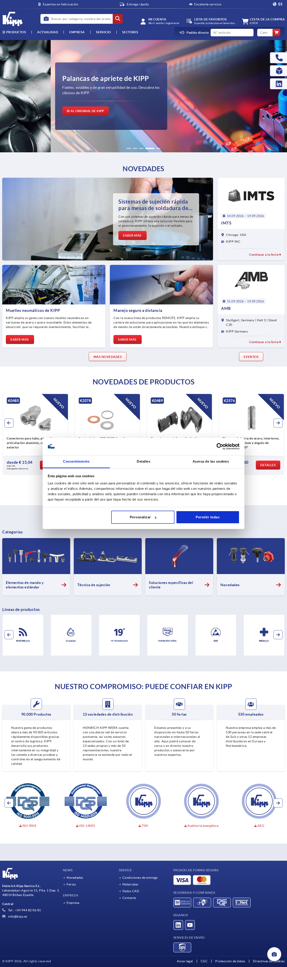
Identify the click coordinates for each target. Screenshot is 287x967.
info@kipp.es (17, 916)
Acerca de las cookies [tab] (211, 461)
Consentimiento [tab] (76, 461)
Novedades (75, 877)
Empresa (77, 32)
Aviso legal (185, 961)
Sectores (130, 32)
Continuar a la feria (263, 254)
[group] (143, 96)
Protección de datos (230, 961)
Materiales (130, 884)
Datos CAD (130, 891)
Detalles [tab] (143, 461)
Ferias (71, 884)
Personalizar (140, 517)
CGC (204, 961)
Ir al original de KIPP (35, 111)
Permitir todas (208, 517)
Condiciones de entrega (140, 877)
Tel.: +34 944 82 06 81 (24, 910)
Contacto (129, 898)
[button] (128, 148)
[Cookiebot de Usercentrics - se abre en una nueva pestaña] (219, 446)
